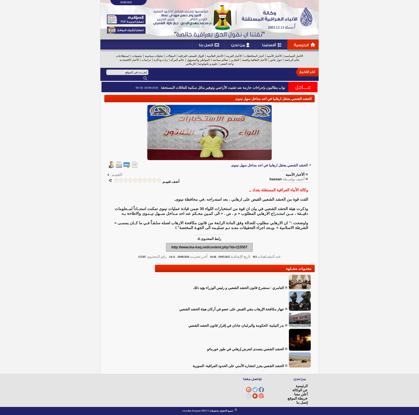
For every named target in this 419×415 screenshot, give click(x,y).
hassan (276, 179)
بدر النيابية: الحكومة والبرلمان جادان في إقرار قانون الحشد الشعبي (236, 325)
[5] (140, 180)
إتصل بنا (302, 402)
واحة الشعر (227, 63)
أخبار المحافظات (254, 56)
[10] (116, 180)
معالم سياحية (220, 59)
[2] (154, 180)
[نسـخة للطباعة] (118, 167)
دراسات (146, 59)
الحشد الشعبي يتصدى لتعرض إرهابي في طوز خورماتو (245, 349)
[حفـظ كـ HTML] (126, 167)
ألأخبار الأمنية (295, 174)
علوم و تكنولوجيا (208, 63)
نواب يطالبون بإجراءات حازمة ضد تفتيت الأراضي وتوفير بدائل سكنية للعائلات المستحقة (223, 87)
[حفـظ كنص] (134, 167)
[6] (135, 180)
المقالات (171, 56)
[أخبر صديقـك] (111, 167)
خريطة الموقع (298, 398)
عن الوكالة (300, 390)
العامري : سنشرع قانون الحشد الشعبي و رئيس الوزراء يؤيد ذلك (238, 288)
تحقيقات (137, 56)
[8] (125, 180)
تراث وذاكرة (161, 59)
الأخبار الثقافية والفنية (254, 59)
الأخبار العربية (234, 56)
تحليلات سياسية (154, 56)
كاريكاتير (191, 63)
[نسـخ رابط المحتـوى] (199, 239)
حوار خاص (276, 59)
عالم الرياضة (292, 59)
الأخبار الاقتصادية (129, 59)
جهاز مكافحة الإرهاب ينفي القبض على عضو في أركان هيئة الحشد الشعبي (231, 309)
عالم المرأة (177, 59)
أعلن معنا (301, 394)
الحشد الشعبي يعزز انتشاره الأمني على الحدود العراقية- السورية (238, 366)
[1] (159, 180)
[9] (120, 180)
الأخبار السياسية (293, 56)
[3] (149, 180)
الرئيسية (302, 386)
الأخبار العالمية (215, 56)
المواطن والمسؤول (198, 59)
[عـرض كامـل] (299, 288)
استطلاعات (122, 56)
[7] (130, 180)
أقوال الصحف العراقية (191, 56)
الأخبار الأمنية (274, 56)
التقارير (235, 59)
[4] (145, 180)
